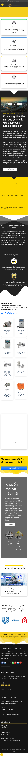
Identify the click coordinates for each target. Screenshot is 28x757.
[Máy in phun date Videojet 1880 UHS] (7, 344)
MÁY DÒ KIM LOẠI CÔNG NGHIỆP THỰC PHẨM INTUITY (7, 373)
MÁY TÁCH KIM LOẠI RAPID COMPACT (20, 394)
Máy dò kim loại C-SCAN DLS (7, 332)
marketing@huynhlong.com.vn (13, 689)
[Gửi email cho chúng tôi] (10, 663)
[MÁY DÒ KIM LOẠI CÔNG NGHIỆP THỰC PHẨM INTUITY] (7, 365)
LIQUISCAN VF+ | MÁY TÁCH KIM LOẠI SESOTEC (7, 395)
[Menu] (2, 5)
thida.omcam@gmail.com (12, 714)
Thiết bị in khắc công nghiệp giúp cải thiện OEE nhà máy (14, 588)
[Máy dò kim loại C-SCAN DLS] (7, 324)
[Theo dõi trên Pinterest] (15, 663)
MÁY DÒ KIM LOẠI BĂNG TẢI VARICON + (21, 352)
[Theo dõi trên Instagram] (5, 663)
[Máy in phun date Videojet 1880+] (21, 324)
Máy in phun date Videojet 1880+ (21, 332)
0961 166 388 (5, 685)
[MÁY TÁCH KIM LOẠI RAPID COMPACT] (21, 386)
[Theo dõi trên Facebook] (2, 663)
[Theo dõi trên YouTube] (20, 663)
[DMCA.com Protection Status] (5, 666)
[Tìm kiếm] (22, 4)
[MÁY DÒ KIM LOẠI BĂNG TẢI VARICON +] (21, 344)
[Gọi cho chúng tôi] (13, 663)
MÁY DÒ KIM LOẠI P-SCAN (20, 372)
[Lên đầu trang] (1, 754)
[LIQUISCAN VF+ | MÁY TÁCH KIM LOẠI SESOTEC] (7, 386)
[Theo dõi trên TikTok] (7, 663)
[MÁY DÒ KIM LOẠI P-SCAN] (21, 365)
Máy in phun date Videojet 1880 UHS (7, 352)
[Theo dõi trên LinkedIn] (18, 663)
